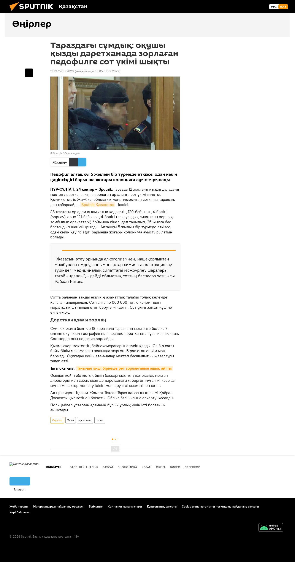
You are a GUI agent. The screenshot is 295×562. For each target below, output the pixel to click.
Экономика (127, 467)
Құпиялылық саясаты (162, 506)
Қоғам (146, 467)
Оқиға (161, 467)
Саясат (108, 467)
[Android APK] (270, 528)
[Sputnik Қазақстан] (33, 12)
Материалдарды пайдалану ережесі (58, 506)
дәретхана (85, 420)
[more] (29, 73)
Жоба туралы (19, 506)
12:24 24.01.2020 (62, 71)
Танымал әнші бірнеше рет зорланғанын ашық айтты (124, 368)
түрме (99, 420)
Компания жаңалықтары (125, 506)
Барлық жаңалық (84, 467)
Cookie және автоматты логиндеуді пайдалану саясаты (220, 506)
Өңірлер (57, 420)
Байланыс (96, 506)
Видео (175, 467)
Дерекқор (192, 467)
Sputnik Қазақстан (97, 204)
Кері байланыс (20, 512)
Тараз (70, 420)
